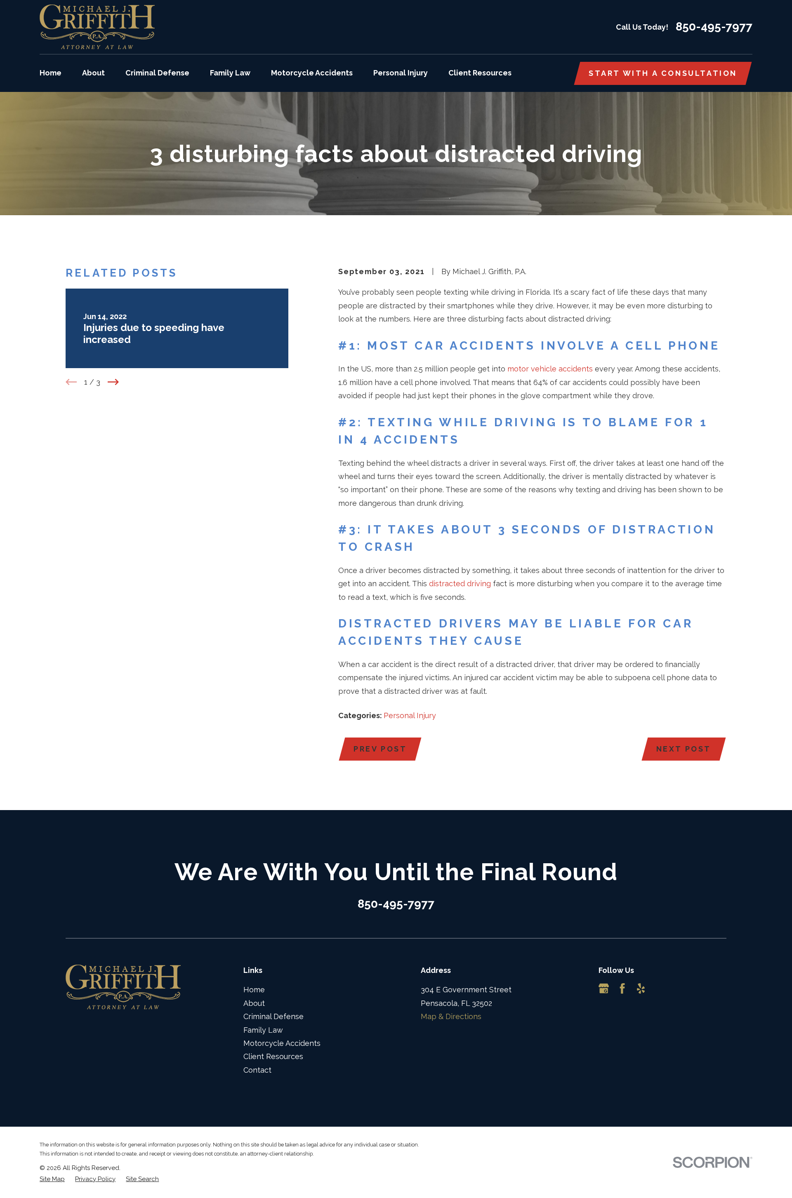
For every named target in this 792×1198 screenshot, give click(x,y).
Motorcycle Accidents (282, 1043)
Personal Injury (410, 715)
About (254, 1003)
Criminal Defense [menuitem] (157, 72)
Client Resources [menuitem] (480, 72)
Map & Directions (451, 1016)
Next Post (683, 749)
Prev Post (380, 749)
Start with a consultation (663, 73)
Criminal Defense (273, 1016)
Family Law (263, 1030)
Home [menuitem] (50, 72)
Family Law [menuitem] (230, 72)
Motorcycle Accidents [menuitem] (312, 72)
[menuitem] (52, 1179)
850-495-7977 (714, 27)
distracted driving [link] (460, 583)
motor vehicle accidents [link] (550, 368)
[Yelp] (641, 988)
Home (254, 989)
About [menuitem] (93, 72)
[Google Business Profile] (604, 988)
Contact (257, 1070)
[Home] (97, 27)
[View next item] (113, 382)
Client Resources (273, 1056)
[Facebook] (622, 988)
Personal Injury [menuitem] (400, 72)
